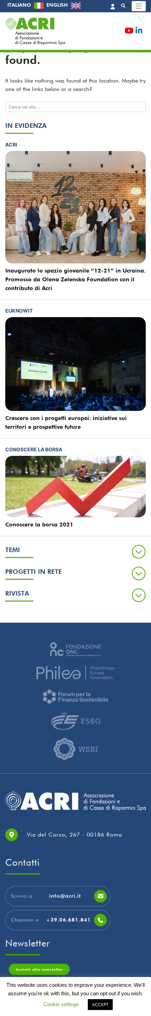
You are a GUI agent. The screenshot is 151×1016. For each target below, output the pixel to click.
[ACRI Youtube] (129, 31)
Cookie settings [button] (61, 1004)
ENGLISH (57, 5)
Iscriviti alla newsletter (39, 969)
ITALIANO (19, 5)
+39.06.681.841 (68, 920)
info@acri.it (65, 896)
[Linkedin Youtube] (139, 31)
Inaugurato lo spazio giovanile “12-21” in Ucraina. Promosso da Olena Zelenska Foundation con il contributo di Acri (75, 279)
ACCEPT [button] (100, 1004)
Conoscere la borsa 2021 (39, 524)
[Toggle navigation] (139, 6)
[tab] (75, 551)
